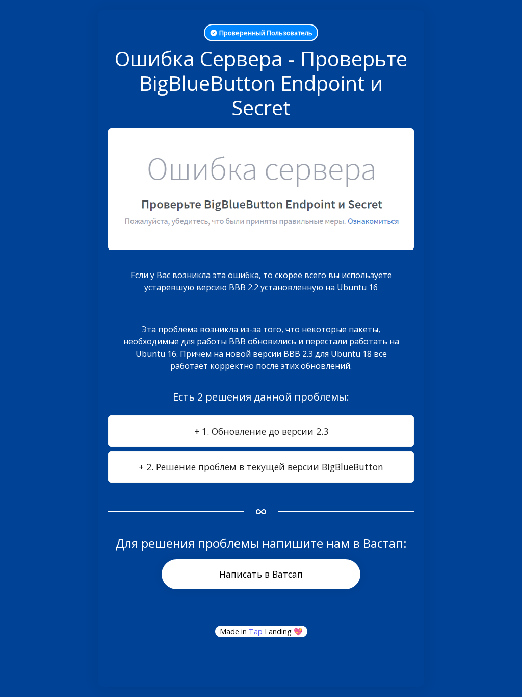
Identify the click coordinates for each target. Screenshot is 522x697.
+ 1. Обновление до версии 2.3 (261, 431)
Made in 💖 (261, 631)
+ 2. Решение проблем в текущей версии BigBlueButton (261, 467)
